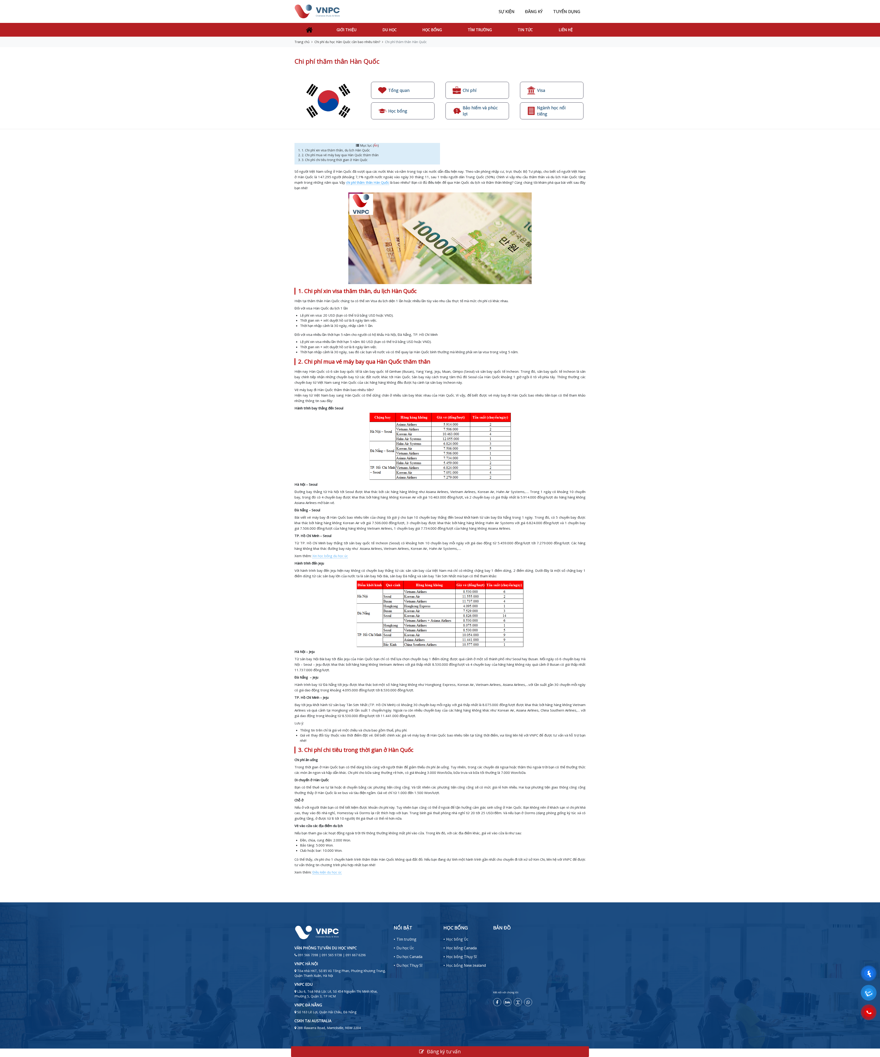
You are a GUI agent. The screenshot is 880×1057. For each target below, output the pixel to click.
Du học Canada (409, 956)
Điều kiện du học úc (327, 872)
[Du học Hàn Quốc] (328, 100)
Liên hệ (566, 29)
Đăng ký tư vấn (443, 1051)
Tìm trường (480, 29)
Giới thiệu (347, 29)
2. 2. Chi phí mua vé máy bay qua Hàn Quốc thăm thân (338, 155)
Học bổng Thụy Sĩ (461, 956)
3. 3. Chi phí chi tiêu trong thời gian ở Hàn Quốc (333, 160)
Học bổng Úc (457, 939)
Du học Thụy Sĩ (409, 965)
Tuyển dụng (566, 11)
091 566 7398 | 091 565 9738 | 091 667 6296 (332, 955)
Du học (389, 29)
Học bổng (432, 29)
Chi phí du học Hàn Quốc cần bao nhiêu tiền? (347, 42)
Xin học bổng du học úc (330, 555)
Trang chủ (302, 42)
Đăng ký (534, 11)
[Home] (309, 30)
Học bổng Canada (461, 947)
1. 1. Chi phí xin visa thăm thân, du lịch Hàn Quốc (334, 150)
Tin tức (525, 29)
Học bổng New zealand (466, 965)
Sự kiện (506, 11)
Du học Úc (405, 947)
